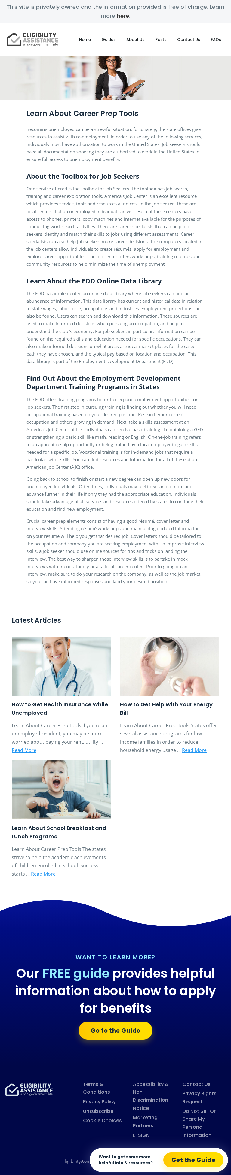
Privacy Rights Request (200, 1097)
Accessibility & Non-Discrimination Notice (151, 1096)
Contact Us (188, 39)
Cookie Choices (102, 1120)
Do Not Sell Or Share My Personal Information (199, 1123)
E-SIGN (141, 1135)
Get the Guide (193, 1160)
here (123, 16)
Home (85, 39)
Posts (160, 39)
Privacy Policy (99, 1101)
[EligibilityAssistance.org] (29, 1089)
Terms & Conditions (96, 1088)
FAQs (216, 39)
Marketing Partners (145, 1121)
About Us (135, 39)
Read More (24, 750)
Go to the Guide (115, 1030)
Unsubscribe (98, 1111)
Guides (109, 39)
